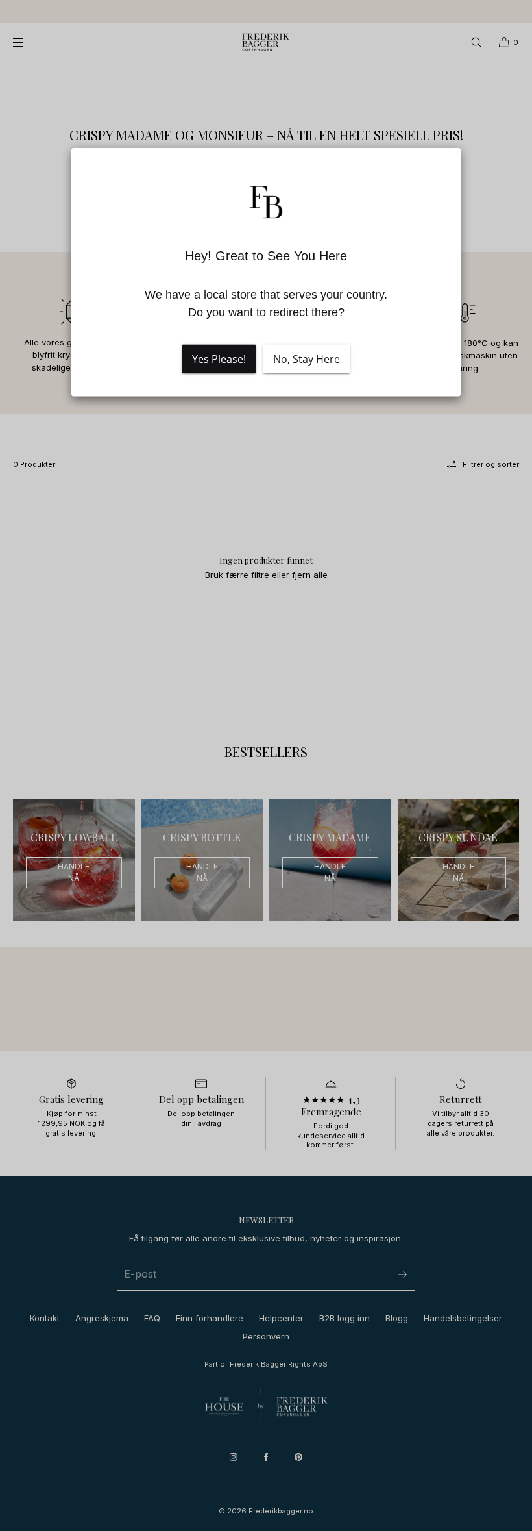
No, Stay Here (306, 359)
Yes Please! (219, 359)
